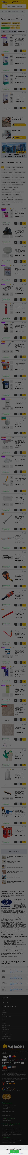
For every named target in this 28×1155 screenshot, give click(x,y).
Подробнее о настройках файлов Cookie (15, 1153)
